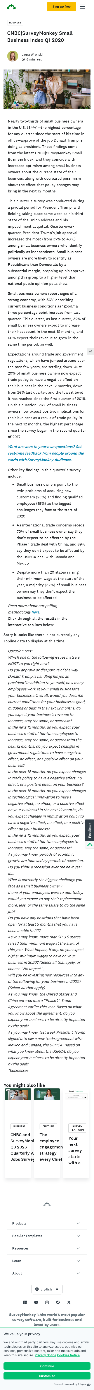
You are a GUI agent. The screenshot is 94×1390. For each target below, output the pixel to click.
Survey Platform (77, 1128)
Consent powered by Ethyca (70, 1384)
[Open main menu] (82, 6)
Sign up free (61, 6)
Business (15, 22)
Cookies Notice (68, 1355)
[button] (47, 1223)
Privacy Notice (45, 1355)
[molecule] (90, 351)
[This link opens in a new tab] (25, 1302)
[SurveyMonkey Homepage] (11, 7)
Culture (48, 1126)
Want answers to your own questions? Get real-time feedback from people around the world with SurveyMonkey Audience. (46, 453)
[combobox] (47, 1289)
